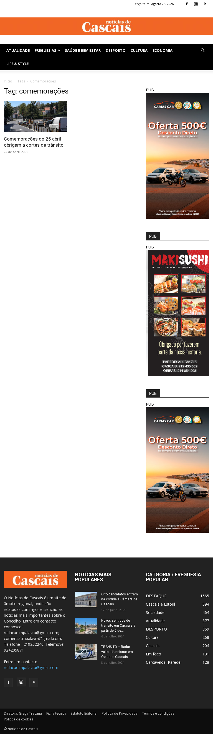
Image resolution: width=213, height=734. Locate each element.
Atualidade (18, 50)
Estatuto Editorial (84, 713)
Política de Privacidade (120, 713)
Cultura (139, 50)
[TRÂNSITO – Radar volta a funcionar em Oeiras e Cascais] (86, 652)
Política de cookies (18, 719)
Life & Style (17, 63)
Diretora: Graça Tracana (23, 713)
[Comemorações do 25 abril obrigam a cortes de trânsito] (35, 116)
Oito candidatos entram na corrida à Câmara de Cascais (119, 599)
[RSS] (205, 4)
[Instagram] (196, 4)
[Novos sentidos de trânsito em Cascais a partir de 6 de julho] (86, 626)
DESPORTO (116, 50)
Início (8, 81)
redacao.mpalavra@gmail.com (31, 667)
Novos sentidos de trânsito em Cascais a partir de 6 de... (118, 625)
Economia (163, 50)
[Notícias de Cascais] (106, 26)
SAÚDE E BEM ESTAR (83, 50)
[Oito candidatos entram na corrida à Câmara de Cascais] (86, 599)
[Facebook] (186, 4)
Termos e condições (158, 713)
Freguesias (45, 50)
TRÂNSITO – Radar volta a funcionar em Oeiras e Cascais (117, 652)
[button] (202, 50)
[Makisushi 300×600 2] (177, 374)
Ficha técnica (56, 713)
